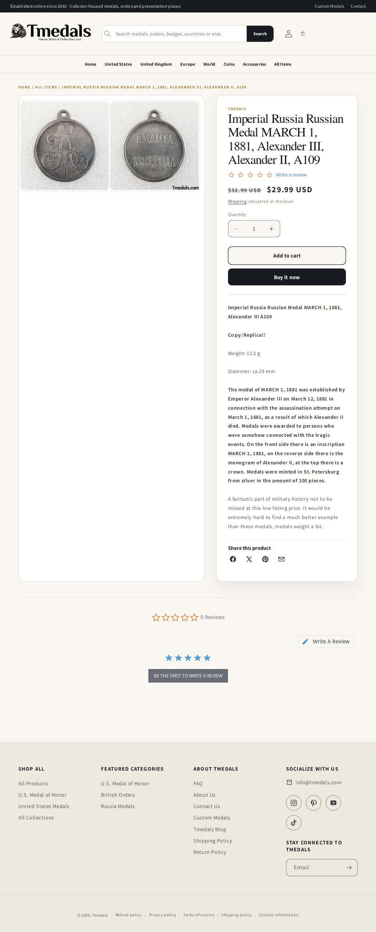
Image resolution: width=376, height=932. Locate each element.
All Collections (36, 817)
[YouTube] (333, 803)
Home (91, 64)
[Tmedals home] (50, 40)
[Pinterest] (313, 803)
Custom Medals (329, 6)
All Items (282, 64)
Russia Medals (118, 806)
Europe (187, 64)
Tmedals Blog (210, 829)
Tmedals (100, 915)
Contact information (279, 914)
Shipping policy (236, 914)
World (209, 64)
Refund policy (129, 914)
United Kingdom (156, 64)
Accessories (254, 64)
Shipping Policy (213, 840)
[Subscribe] (349, 867)
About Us (205, 794)
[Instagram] (293, 803)
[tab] (326, 641)
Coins (229, 64)
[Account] (288, 33)
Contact (358, 6)
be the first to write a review (188, 676)
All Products (33, 783)
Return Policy (210, 851)
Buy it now (287, 277)
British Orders (118, 794)
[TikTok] (293, 822)
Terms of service (198, 914)
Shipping (237, 201)
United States (118, 64)
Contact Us (207, 806)
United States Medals (43, 806)
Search (260, 33)
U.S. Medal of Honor (42, 794)
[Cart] (302, 33)
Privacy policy (162, 914)
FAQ (198, 783)
